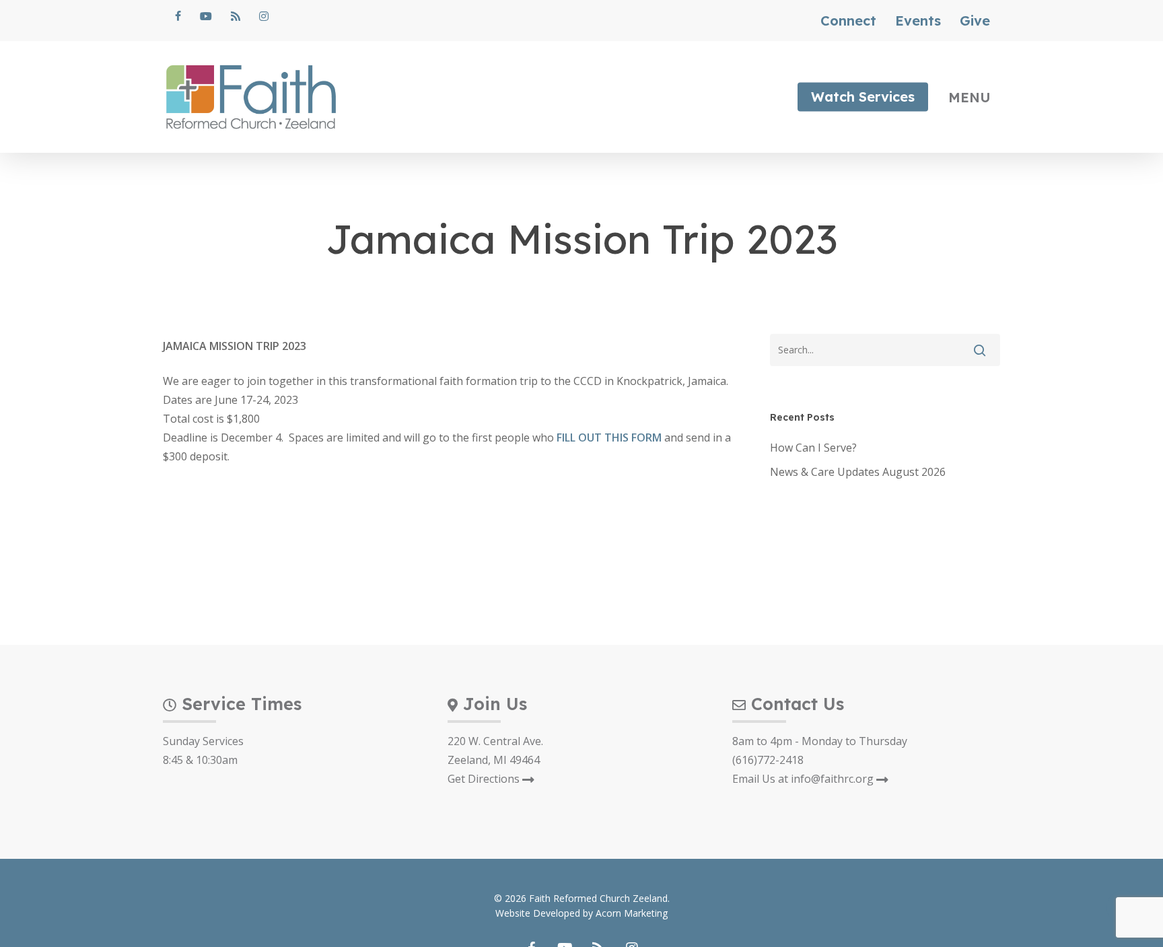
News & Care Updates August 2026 (858, 471)
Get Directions (485, 778)
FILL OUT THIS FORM (609, 437)
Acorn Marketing (632, 913)
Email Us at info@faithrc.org (804, 778)
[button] (974, 97)
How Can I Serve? (813, 447)
